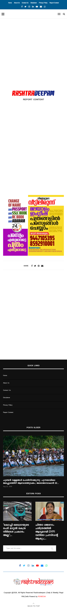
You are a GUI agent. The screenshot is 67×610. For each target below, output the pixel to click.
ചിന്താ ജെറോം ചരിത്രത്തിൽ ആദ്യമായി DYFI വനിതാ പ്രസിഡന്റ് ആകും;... (46, 531)
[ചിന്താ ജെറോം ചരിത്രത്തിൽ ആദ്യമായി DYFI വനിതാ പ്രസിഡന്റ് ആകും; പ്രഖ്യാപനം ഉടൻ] (49, 511)
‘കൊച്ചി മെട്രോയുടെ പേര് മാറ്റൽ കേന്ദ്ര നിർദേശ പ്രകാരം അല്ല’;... (16, 530)
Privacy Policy (43, 3)
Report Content (54, 3)
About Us (17, 3)
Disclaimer (34, 3)
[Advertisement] (33, 53)
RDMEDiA (42, 596)
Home (10, 3)
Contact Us (25, 3)
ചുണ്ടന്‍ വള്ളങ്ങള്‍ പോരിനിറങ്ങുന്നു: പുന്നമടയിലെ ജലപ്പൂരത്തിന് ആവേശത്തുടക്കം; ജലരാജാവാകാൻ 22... (31, 482)
